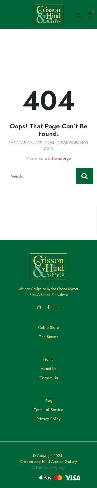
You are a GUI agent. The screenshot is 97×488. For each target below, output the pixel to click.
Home (48, 359)
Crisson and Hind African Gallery (48, 461)
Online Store (48, 327)
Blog (49, 400)
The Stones (48, 337)
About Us (49, 369)
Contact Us (48, 378)
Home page (61, 158)
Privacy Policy (49, 419)
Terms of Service (48, 410)
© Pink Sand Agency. (48, 467)
